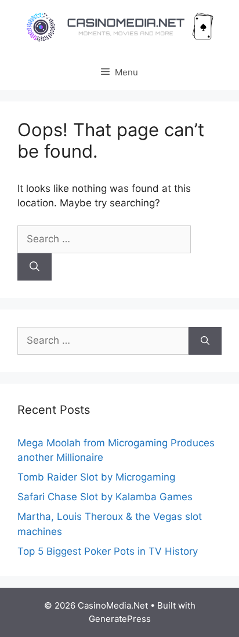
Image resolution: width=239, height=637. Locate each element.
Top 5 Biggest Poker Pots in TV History (107, 551)
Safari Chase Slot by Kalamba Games (105, 497)
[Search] (34, 267)
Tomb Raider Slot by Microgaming (96, 477)
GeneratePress (120, 618)
